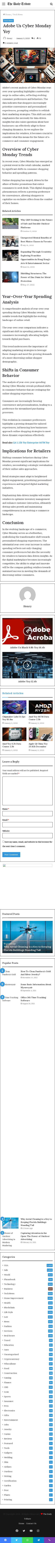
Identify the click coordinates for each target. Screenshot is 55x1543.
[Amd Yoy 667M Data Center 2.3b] (41, 707)
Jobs (6, 1424)
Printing (8, 1499)
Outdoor (8, 1471)
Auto (6, 1349)
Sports (7, 1396)
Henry (9, 38)
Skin (6, 1462)
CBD (6, 1387)
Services (8, 1331)
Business (8, 1289)
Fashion (8, 1326)
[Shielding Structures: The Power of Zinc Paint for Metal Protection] (10, 277)
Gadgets (8, 1453)
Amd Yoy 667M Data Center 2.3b (39, 718)
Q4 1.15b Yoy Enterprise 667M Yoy (31, 442)
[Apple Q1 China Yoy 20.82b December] (41, 734)
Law (6, 1317)
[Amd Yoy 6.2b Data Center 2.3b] (14, 734)
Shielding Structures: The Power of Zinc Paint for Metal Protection (35, 277)
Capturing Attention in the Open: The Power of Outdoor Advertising (35, 1236)
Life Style (8, 1312)
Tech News (18, 14)
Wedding (8, 1457)
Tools (7, 1448)
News (6, 1321)
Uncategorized (11, 1354)
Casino (7, 1434)
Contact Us (31, 1523)
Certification (10, 1481)
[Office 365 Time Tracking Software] (10, 1106)
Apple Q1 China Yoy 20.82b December (38, 745)
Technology (9, 1284)
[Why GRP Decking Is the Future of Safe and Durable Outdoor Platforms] (10, 223)
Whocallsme (10, 1364)
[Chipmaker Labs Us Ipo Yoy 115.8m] (14, 707)
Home (8, 14)
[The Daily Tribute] (19, 4)
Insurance (8, 1401)
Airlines (7, 1467)
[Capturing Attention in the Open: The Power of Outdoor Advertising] (10, 1239)
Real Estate (9, 1335)
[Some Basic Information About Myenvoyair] (10, 988)
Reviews (8, 1438)
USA (6, 1265)
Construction (10, 1373)
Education (9, 1345)
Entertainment (11, 1420)
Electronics (9, 1410)
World (7, 1275)
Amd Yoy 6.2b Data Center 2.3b (11, 745)
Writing (7, 1476)
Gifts (6, 1415)
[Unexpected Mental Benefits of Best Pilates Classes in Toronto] (10, 241)
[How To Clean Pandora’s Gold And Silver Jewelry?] (10, 975)
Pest (6, 1490)
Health (7, 1303)
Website (6, 831)
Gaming (7, 1378)
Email (5, 820)
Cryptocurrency (11, 1359)
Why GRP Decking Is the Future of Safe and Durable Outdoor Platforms (37, 224)
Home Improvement (14, 1298)
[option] (27, 937)
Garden (7, 1485)
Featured (8, 1443)
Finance (7, 1382)
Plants (7, 1495)
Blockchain (9, 1307)
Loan (6, 1392)
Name (5, 809)
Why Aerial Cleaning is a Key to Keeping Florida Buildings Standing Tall (36, 1222)
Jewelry (7, 1429)
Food (6, 1368)
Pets (6, 1406)
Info (6, 1270)
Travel (7, 1340)
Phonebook (9, 1279)
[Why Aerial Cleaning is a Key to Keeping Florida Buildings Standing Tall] (10, 1223)
